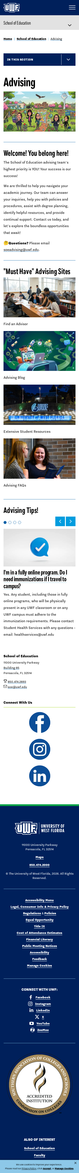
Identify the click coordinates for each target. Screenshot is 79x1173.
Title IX (39, 926)
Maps (40, 857)
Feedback (39, 959)
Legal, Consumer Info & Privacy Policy (40, 907)
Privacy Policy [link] (29, 1168)
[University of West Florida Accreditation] (39, 1085)
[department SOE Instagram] (39, 749)
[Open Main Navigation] (72, 7)
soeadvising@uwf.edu (21, 250)
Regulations (32, 913)
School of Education (17, 23)
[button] (60, 521)
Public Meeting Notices (39, 946)
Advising (56, 39)
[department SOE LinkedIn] (39, 775)
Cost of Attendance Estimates (39, 933)
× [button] (75, 1163)
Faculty (39, 1155)
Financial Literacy (39, 939)
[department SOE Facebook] (39, 722)
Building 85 (11, 667)
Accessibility (39, 952)
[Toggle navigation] (72, 22)
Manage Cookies (39, 965)
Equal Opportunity (40, 920)
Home (8, 39)
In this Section (20, 59)
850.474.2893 (17, 681)
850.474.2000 (39, 865)
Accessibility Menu (39, 900)
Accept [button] (47, 1168)
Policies (50, 913)
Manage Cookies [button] (64, 1168)
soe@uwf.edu (17, 687)
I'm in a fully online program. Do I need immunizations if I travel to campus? (35, 579)
